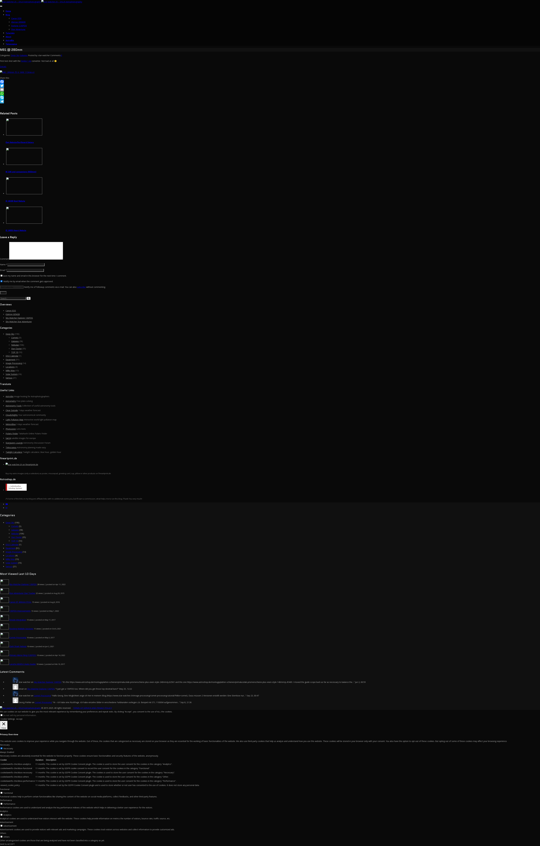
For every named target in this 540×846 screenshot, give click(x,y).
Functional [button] (4, 789)
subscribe (81, 287)
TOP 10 (14, 352)
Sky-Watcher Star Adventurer (19, 321)
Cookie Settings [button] (8, 719)
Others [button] (3, 833)
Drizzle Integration (17, 619)
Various (9, 378)
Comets (14, 337)
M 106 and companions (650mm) (21, 171)
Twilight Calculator (14, 452)
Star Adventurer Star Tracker (22, 593)
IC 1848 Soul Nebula (15, 201)
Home (8, 11)
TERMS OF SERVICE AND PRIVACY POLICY (92, 708)
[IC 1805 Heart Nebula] (24, 223)
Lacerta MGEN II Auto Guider (22, 664)
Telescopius (11, 44)
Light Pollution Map (14, 419)
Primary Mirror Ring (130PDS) (22, 655)
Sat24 (8, 438)
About (8, 36)
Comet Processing (17, 637)
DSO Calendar (12, 356)
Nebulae (15, 345)
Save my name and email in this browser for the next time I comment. (35, 275)
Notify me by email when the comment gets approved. (28, 281)
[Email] (270, 90)
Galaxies (24, 55)
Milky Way (10, 370)
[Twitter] (270, 86)
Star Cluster (16, 348)
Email (2, 270)
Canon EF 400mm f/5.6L (20, 602)
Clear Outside (12, 410)
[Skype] (270, 97)
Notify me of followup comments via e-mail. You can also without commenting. (64, 287)
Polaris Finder (12, 433)
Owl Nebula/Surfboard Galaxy (20, 142)
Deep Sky (15, 55)
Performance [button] (6, 800)
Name (3, 264)
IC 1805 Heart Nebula (16, 230)
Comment (4, 259)
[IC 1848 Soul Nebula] (24, 193)
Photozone (11, 429)
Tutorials (10, 33)
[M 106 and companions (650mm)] (24, 164)
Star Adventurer (18, 29)
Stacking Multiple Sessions (21, 628)
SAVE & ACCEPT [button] (7, 844)
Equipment (10, 359)
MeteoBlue (11, 424)
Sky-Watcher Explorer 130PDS (19, 318)
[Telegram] (270, 101)
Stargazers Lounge (14, 442)
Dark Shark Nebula (17, 646)
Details (3, 66)
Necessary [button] (5, 744)
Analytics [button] (4, 811)
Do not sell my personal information (19, 715)
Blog (8, 14)
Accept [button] (19, 719)
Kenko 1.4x (26, 61)
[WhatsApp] (270, 94)
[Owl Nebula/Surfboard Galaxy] (24, 134)
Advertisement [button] (6, 822)
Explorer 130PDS (19, 25)
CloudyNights (12, 415)
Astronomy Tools (14, 405)
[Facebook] (270, 82)
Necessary (8, 748)
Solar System (12, 374)
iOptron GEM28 (18, 22)
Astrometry (11, 401)
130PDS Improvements (20, 611)
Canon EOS (16, 18)
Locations (10, 367)
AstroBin (10, 40)
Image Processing (14, 363)
